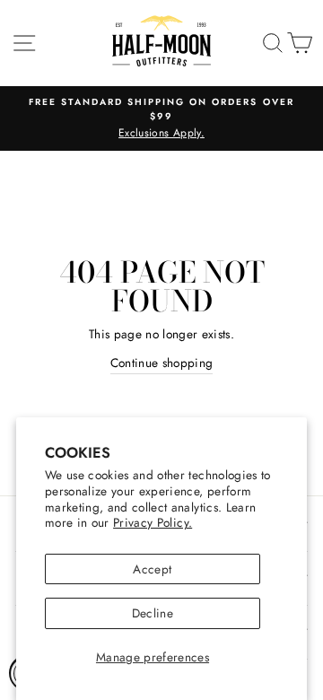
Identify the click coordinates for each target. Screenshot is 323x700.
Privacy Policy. (152, 522)
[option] (161, 118)
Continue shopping (162, 363)
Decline (152, 613)
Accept (152, 569)
